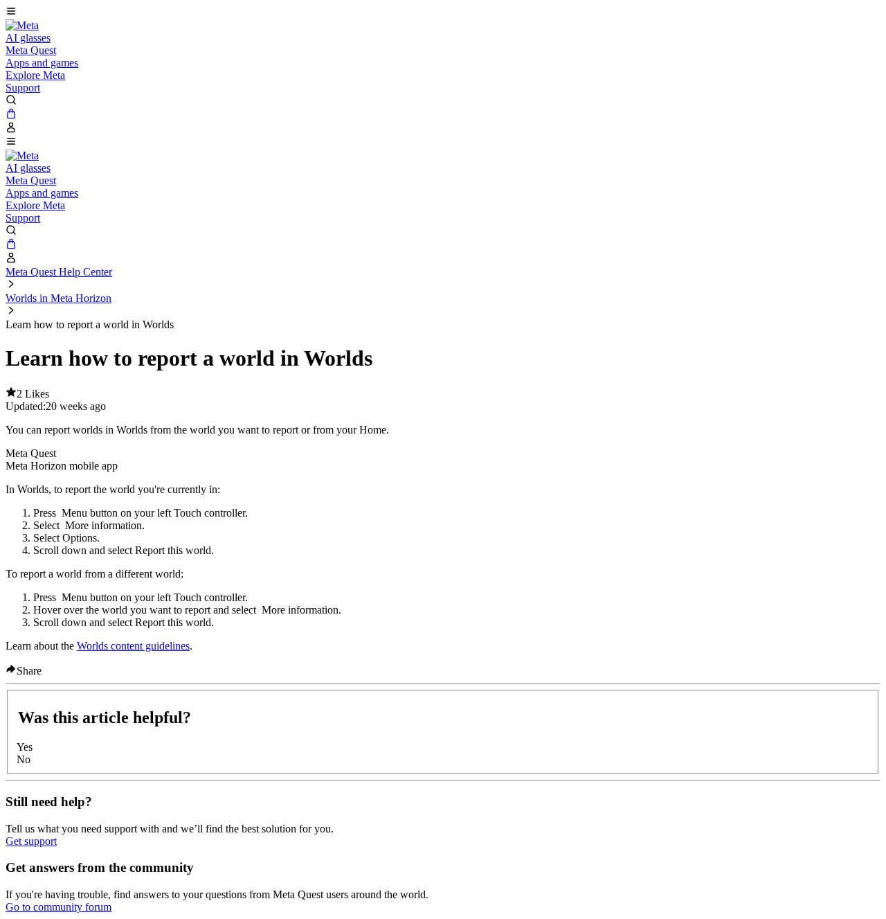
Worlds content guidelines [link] (133, 646)
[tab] (443, 453)
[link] (22, 25)
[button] (443, 12)
